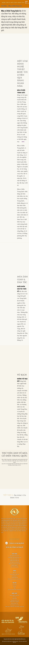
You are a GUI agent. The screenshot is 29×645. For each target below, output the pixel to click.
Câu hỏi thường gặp (14, 566)
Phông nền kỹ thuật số (14, 601)
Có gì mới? (14, 584)
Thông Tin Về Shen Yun (14, 560)
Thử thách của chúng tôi (14, 562)
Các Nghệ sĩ (14, 575)
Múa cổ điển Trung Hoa (14, 595)
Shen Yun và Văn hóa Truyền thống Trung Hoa (14, 606)
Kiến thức (14, 593)
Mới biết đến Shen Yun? (14, 555)
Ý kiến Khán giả (15, 577)
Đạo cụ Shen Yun (14, 603)
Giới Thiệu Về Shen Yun (14, 574)
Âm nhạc (14, 596)
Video (14, 570)
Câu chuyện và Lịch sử (14, 604)
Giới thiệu (4, 6)
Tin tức (14, 583)
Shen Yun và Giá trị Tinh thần (14, 563)
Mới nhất (14, 572)
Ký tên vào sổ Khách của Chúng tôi (14, 547)
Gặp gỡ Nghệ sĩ (14, 565)
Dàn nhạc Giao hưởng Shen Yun (14, 557)
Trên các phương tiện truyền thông (14, 579)
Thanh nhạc (14, 598)
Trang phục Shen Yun (14, 600)
